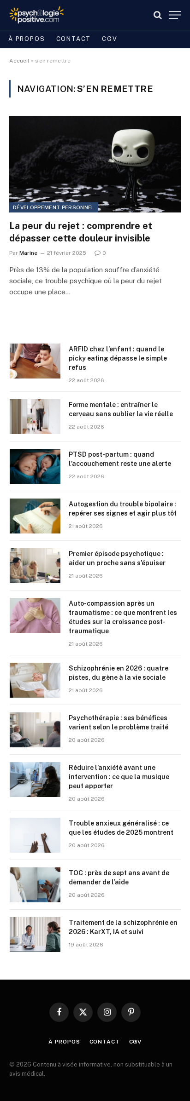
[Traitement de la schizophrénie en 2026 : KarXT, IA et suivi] (35, 934)
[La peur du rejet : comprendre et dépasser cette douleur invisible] (95, 164)
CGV (109, 38)
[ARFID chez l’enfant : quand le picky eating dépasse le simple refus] (35, 361)
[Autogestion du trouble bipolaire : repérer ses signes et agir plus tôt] (35, 516)
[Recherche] (158, 15)
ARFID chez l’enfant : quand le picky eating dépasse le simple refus (118, 358)
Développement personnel (54, 207)
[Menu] (175, 15)
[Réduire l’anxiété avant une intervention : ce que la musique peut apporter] (35, 779)
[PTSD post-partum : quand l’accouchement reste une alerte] (35, 466)
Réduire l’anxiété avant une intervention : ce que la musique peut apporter (119, 777)
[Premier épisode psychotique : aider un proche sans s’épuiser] (35, 565)
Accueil (19, 60)
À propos (26, 38)
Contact (73, 38)
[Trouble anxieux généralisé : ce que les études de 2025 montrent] (35, 835)
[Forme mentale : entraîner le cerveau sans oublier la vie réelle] (35, 416)
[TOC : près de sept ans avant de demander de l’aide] (35, 884)
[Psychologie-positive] (36, 15)
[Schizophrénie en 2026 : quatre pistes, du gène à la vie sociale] (35, 680)
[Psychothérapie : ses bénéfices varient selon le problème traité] (35, 729)
